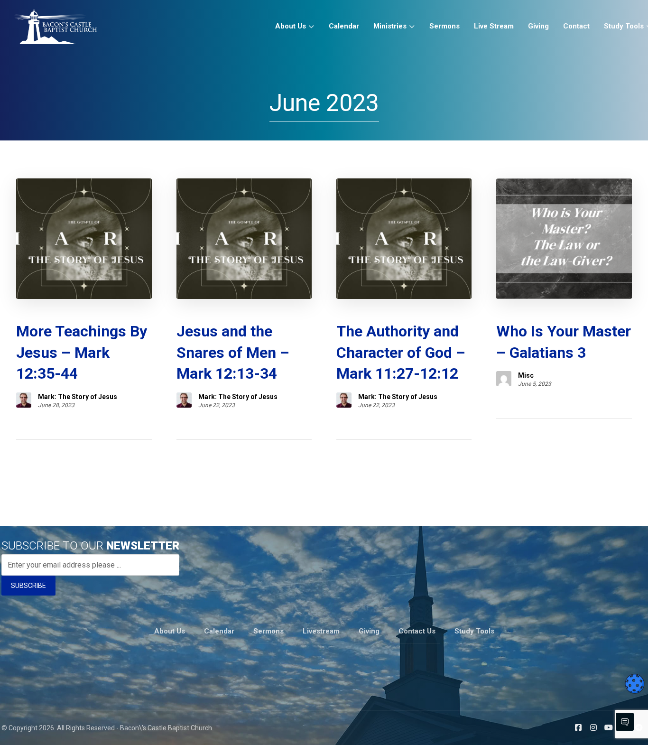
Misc (526, 375)
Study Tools (474, 631)
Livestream (321, 631)
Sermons (268, 631)
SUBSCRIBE (28, 585)
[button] (578, 727)
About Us (169, 631)
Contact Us (416, 631)
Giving (369, 631)
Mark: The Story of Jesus (77, 397)
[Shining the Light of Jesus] (55, 26)
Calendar (219, 631)
